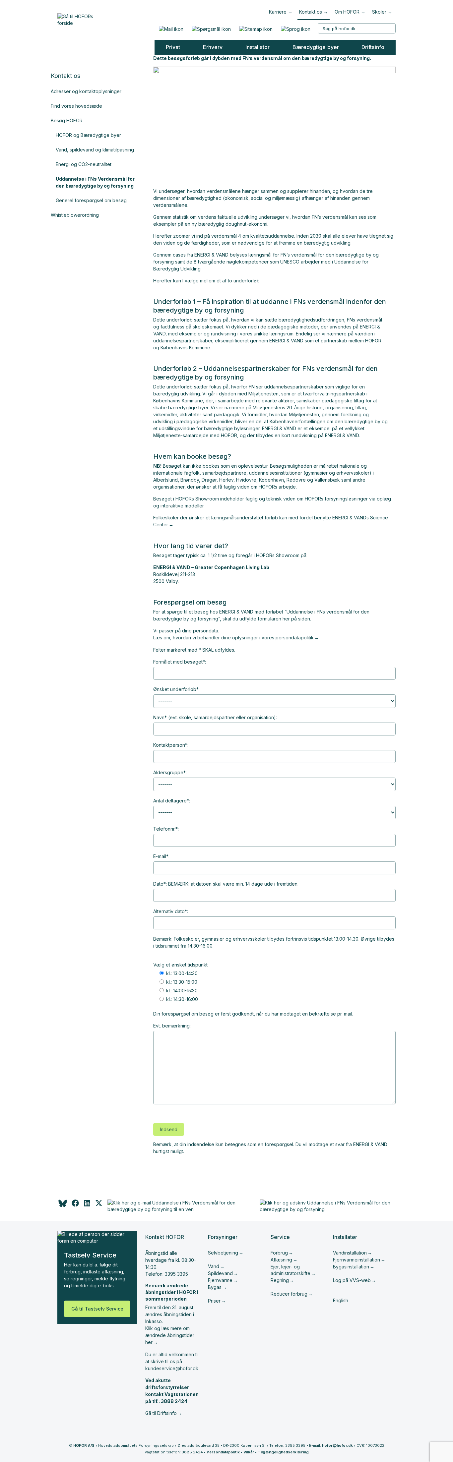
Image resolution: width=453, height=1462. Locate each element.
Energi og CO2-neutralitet (83, 164)
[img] (98, 1205)
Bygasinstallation (351, 1266)
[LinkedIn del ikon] (87, 1205)
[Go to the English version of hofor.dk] (295, 29)
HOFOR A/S (84, 1445)
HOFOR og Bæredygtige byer (88, 135)
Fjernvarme (220, 1280)
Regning (280, 1280)
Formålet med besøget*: (179, 662)
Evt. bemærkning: (172, 1025)
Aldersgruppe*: (170, 772)
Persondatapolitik (223, 1452)
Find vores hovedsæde (76, 106)
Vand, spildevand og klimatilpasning (95, 149)
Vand (213, 1266)
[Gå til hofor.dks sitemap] (256, 29)
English (340, 1300)
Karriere (278, 12)
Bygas (215, 1287)
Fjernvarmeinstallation (356, 1259)
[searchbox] (357, 28)
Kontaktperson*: (170, 745)
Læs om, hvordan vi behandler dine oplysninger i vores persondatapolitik (233, 637)
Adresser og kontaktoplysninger (86, 91)
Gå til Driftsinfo (161, 1413)
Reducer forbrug (289, 1294)
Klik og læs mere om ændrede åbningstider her (169, 1335)
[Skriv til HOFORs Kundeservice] (171, 29)
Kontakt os (310, 12)
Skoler (379, 12)
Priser (214, 1301)
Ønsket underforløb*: (176, 689)
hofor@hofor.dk (337, 1445)
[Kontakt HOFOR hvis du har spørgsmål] (211, 29)
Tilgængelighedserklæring (283, 1452)
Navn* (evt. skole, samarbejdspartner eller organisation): (215, 717)
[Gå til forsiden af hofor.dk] (77, 18)
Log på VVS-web (352, 1280)
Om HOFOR (347, 12)
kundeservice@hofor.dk (171, 1368)
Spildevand (220, 1273)
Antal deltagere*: (171, 800)
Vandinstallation (350, 1253)
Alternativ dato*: (170, 911)
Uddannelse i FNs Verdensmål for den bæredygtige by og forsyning (95, 182)
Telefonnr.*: (166, 829)
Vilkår (248, 1452)
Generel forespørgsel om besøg (91, 200)
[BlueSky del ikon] (62, 1205)
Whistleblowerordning (75, 215)
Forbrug (279, 1253)
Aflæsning (281, 1259)
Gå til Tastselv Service (97, 1309)
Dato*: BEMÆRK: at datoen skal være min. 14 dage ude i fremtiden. (225, 884)
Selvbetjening (223, 1253)
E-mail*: (161, 856)
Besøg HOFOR (67, 120)
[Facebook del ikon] (75, 1205)
